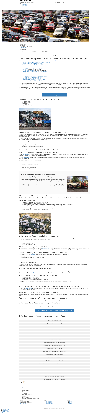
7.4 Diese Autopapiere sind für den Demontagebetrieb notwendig (35, 76)
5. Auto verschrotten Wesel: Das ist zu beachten (30, 67)
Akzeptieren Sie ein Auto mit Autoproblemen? (54, 354)
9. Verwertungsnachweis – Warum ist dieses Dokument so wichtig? (33, 79)
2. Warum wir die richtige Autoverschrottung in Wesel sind (32, 63)
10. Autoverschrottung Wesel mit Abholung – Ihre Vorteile (32, 80)
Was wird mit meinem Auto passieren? (54, 357)
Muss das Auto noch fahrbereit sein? (54, 320)
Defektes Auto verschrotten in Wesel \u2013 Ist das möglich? (54, 379)
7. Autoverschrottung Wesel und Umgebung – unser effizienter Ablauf (34, 71)
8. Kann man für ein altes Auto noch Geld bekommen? (31, 78)
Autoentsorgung (28, 176)
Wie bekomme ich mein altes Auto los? (54, 339)
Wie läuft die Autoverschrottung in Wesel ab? (54, 360)
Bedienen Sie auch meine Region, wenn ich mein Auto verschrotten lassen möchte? (54, 363)
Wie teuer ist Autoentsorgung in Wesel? (54, 323)
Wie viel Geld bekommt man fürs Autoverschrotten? (54, 336)
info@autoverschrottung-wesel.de (26, 404)
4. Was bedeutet (25, 65)
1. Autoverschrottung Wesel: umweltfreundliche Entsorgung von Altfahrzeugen (36, 62)
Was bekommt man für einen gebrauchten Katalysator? (54, 376)
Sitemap (70, 403)
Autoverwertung (30, 65)
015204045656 (66, 2)
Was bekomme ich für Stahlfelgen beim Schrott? (54, 373)
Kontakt (70, 401)
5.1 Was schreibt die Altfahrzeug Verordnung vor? (33, 68)
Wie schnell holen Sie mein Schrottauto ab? (54, 348)
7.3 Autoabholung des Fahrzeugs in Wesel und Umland (34, 75)
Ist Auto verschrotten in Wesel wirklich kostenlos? (54, 333)
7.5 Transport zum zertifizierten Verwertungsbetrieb (33, 77)
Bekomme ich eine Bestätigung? (54, 326)
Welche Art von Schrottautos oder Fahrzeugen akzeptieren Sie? (54, 351)
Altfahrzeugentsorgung (46, 248)
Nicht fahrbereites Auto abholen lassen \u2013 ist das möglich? (54, 345)
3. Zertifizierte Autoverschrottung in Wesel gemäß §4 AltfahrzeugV (33, 64)
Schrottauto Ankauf (49, 403)
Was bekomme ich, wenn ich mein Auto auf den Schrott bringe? (54, 370)
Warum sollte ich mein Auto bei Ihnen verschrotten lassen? (54, 342)
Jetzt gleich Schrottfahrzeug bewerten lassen (54, 95)
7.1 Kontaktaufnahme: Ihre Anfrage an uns (31, 72)
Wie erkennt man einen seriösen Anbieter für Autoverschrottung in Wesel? (54, 329)
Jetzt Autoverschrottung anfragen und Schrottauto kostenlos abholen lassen (54, 310)
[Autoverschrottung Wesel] (54, 1)
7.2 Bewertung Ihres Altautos (29, 73)
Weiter (54, 55)
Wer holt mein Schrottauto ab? (54, 366)
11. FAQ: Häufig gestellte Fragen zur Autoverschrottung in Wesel (33, 81)
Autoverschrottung (49, 401)
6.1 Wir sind (26, 70)
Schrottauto (35, 272)
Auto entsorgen (48, 404)
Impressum (71, 402)
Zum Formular (23, 47)
